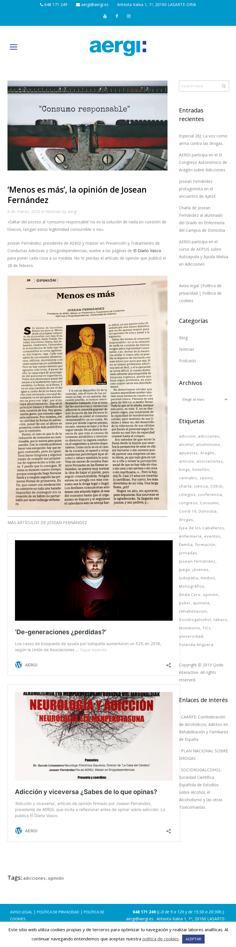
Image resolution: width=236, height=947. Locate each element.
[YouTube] (105, 16)
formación (205, 544)
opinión (56, 878)
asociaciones (210, 461)
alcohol (186, 444)
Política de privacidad (58, 912)
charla (185, 486)
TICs (207, 627)
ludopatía (188, 577)
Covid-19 (187, 511)
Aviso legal (21, 912)
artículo (186, 461)
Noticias (53, 211)
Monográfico (191, 586)
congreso (188, 502)
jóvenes (201, 569)
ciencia (201, 486)
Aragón (207, 452)
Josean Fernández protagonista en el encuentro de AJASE (197, 189)
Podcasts (187, 360)
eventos (212, 536)
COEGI (216, 486)
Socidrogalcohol (195, 619)
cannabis (188, 477)
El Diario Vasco (147, 250)
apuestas (188, 452)
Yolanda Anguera (196, 644)
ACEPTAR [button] (193, 939)
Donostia (208, 511)
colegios (187, 494)
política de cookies (160, 939)
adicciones (34, 878)
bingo (184, 469)
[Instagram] (128, 16)
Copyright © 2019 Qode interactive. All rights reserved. (201, 672)
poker (185, 602)
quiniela (201, 602)
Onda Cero (190, 594)
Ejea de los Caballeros (201, 527)
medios (208, 577)
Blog (183, 337)
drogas (186, 519)
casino (206, 477)
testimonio (189, 627)
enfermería (190, 536)
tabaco (220, 619)
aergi (72, 211)
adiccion (187, 436)
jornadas (188, 552)
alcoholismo (208, 444)
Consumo (209, 502)
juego (184, 569)
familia (186, 544)
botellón (201, 469)
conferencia (210, 494)
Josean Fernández (197, 561)
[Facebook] (117, 16)
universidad (191, 636)
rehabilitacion (193, 611)
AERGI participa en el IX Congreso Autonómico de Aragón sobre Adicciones (203, 162)
